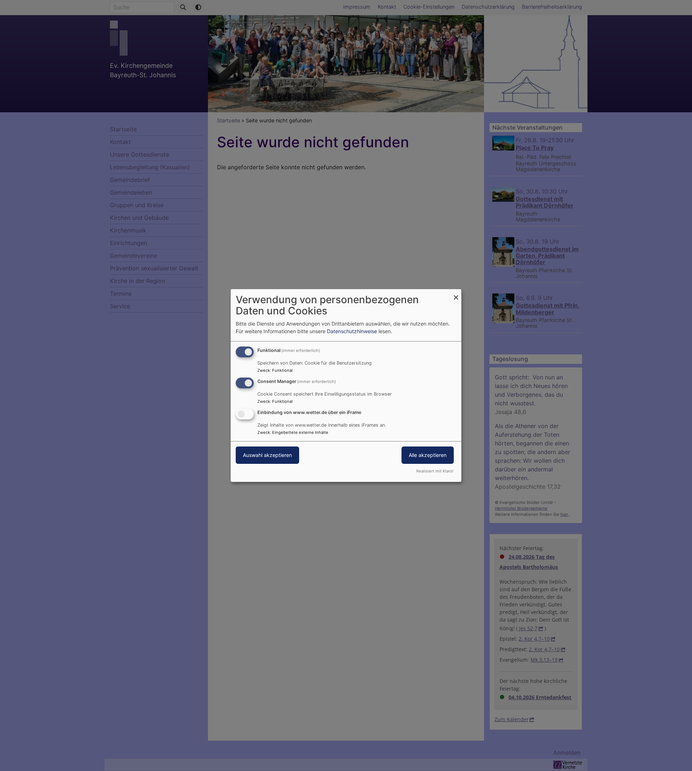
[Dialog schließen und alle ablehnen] (456, 293)
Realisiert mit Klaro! (434, 471)
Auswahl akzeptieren (267, 455)
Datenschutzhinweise (352, 331)
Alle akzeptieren (428, 455)
